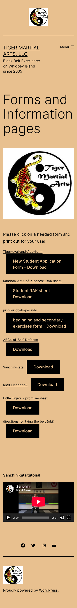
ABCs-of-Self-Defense (20, 340)
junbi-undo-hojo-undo (20, 310)
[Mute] (62, 517)
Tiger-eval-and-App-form (23, 251)
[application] (38, 502)
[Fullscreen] (69, 517)
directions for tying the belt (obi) (28, 421)
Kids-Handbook (15, 385)
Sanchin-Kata (13, 367)
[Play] (8, 517)
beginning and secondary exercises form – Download (39, 323)
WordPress (48, 590)
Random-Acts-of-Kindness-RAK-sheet (32, 281)
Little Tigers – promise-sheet (25, 398)
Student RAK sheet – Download (33, 293)
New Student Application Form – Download (37, 264)
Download (23, 349)
